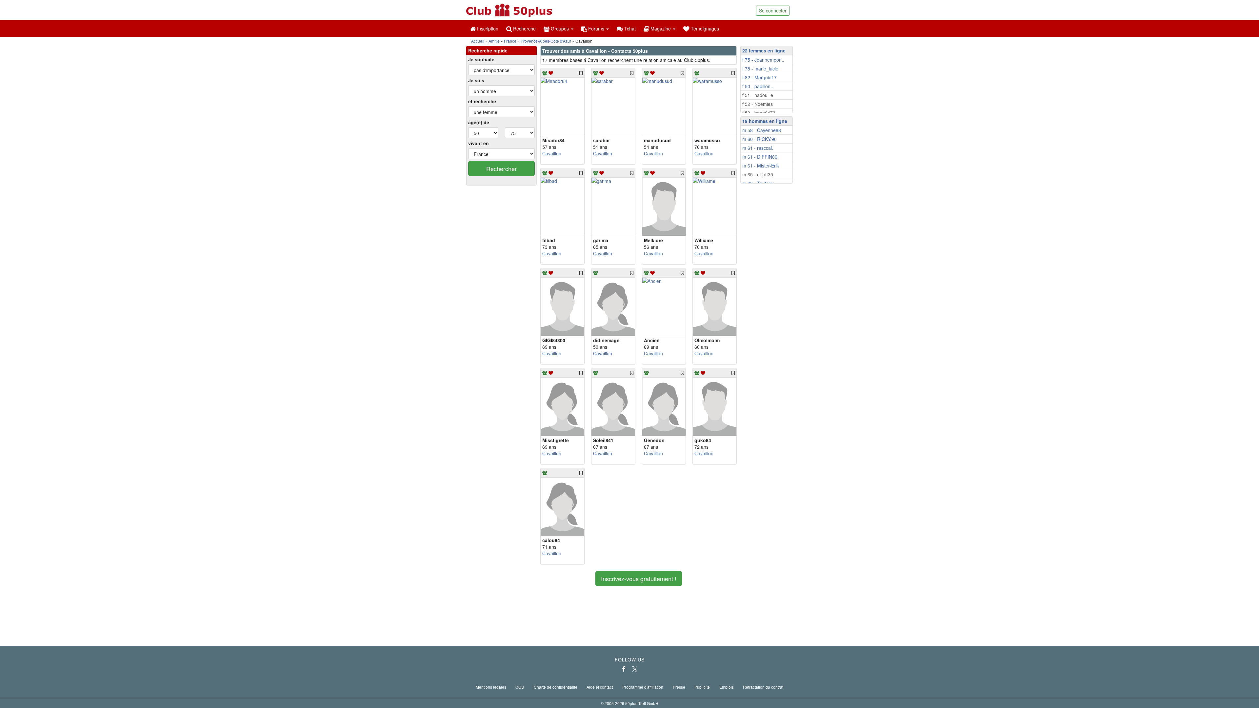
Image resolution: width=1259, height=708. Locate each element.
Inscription (487, 28)
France (510, 41)
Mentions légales (491, 687)
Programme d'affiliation (642, 687)
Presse (679, 687)
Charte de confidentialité (555, 687)
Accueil (477, 41)
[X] (635, 669)
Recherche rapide (488, 50)
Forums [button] (596, 28)
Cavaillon (551, 153)
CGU (519, 687)
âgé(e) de (478, 122)
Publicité (702, 687)
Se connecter (773, 10)
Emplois (726, 687)
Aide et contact (600, 687)
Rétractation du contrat (763, 687)
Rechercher (501, 168)
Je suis (476, 80)
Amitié (494, 41)
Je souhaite (481, 59)
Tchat (629, 28)
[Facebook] (624, 669)
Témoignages (704, 28)
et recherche (482, 101)
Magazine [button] (660, 28)
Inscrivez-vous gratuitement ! (638, 578)
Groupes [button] (560, 28)
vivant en (478, 143)
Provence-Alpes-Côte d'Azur (546, 41)
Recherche (524, 28)
